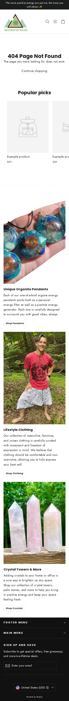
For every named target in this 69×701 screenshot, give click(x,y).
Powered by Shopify (35, 697)
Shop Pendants (15, 323)
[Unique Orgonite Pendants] (34, 237)
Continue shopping (34, 71)
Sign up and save (20, 645)
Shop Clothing (14, 473)
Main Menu (13, 633)
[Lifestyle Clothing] (34, 378)
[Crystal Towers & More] (34, 523)
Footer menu (16, 622)
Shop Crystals (14, 608)
